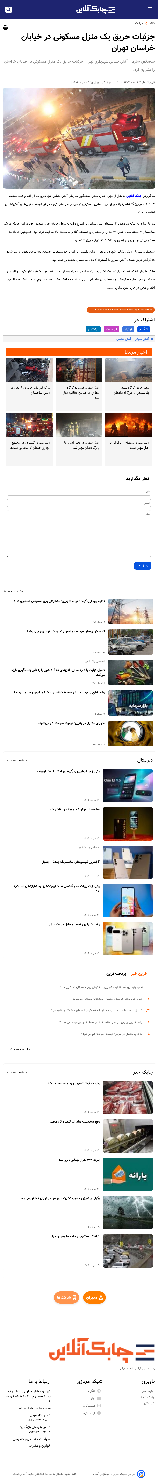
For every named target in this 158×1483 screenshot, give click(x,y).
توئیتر (128, 329)
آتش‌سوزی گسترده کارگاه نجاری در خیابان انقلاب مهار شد (81, 393)
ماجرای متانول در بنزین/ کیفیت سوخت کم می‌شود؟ (71, 723)
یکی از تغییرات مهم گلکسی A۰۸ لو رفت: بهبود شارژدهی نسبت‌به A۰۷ (57, 889)
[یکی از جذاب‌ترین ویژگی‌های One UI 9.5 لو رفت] (128, 785)
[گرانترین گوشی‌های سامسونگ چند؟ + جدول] (128, 862)
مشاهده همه (15, 591)
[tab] (140, 974)
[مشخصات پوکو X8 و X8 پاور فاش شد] (128, 824)
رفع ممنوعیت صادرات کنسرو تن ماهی (75, 1121)
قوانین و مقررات (40, 1445)
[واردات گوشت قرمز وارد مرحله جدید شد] (128, 1098)
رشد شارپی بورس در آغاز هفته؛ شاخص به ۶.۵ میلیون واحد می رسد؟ (59, 692)
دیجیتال (145, 760)
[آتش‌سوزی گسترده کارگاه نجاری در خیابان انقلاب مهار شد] (79, 370)
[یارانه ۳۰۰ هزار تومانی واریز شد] (128, 1174)
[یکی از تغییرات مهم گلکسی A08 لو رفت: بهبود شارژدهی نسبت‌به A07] (128, 900)
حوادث (139, 23)
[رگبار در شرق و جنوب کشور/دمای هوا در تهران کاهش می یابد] (128, 1212)
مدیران (91, 1297)
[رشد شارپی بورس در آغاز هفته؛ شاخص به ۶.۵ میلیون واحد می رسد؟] (130, 703)
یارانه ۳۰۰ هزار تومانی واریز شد (79, 1160)
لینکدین (93, 329)
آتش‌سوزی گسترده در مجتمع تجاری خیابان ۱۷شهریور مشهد (30, 445)
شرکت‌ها (64, 1297)
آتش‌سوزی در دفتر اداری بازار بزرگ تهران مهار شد (80, 445)
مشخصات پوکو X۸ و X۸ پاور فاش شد (75, 809)
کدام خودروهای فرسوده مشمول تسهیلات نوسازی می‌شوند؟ (66, 631)
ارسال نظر (142, 566)
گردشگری (149, 1403)
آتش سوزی (142, 338)
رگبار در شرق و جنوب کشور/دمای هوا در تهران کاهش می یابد (60, 1198)
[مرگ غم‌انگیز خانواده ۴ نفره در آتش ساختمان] (29, 370)
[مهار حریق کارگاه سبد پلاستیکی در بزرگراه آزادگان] (128, 370)
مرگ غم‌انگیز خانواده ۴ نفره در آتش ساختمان (30, 390)
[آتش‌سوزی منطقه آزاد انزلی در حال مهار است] (128, 425)
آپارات (91, 1398)
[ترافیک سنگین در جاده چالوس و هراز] (128, 1251)
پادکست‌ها (148, 1397)
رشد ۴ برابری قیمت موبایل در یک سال (74, 924)
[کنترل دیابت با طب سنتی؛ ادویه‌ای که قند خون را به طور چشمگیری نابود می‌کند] (130, 672)
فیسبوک (111, 329)
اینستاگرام (89, 1406)
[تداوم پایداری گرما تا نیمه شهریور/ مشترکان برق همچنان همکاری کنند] (130, 611)
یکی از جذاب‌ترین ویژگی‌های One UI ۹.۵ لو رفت (68, 771)
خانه (152, 23)
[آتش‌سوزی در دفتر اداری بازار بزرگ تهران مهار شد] (79, 425)
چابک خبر (143, 1072)
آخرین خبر (140, 974)
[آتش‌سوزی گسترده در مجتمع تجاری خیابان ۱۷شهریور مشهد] (29, 425)
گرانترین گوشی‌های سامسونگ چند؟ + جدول (71, 861)
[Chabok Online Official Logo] (95, 9)
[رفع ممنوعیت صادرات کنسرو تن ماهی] (128, 1136)
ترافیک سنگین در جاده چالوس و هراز (75, 1236)
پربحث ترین (116, 974)
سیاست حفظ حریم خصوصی (32, 1439)
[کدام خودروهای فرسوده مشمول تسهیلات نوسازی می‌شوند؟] (130, 642)
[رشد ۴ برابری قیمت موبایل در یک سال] (128, 938)
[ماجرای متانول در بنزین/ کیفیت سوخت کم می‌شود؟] (130, 733)
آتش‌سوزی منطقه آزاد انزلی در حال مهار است (129, 445)
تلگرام (143, 329)
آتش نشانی (123, 338)
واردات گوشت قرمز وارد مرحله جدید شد (74, 1083)
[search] (8, 10)
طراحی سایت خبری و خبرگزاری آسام (114, 1474)
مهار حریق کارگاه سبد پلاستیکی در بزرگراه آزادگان (131, 390)
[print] (5, 28)
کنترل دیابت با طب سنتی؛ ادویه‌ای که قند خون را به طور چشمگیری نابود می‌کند (58, 672)
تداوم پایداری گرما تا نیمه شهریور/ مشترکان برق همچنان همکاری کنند (59, 601)
